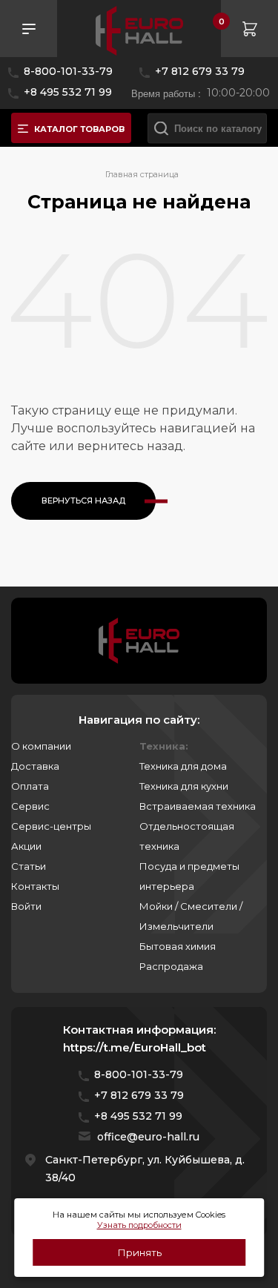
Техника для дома (183, 766)
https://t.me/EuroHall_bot (134, 1047)
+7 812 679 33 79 (200, 71)
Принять (139, 1252)
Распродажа (171, 966)
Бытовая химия (177, 946)
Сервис (30, 806)
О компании (41, 746)
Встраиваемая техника (197, 806)
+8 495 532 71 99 (68, 92)
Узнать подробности (139, 1225)
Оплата (30, 786)
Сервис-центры (51, 826)
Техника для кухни (183, 786)
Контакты (35, 886)
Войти (26, 906)
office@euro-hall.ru (148, 1136)
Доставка (35, 766)
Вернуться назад (83, 500)
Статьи (28, 866)
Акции (26, 846)
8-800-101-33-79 (68, 71)
